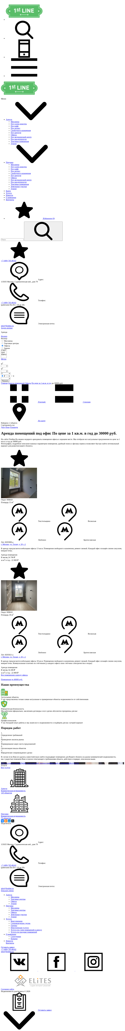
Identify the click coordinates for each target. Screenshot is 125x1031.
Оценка (14, 925)
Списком (86, 402)
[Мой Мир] (9, 820)
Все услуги (5, 768)
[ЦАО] (4, 353)
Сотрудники (16, 936)
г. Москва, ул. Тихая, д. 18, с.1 (13, 544)
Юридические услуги (20, 928)
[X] (12, 820)
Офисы (14, 135)
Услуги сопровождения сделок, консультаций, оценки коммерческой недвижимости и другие (40, 763)
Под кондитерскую (19, 139)
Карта (8, 191)
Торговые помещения (20, 141)
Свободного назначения (21, 130)
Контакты (10, 200)
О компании (11, 197)
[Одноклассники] (5, 820)
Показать (5, 381)
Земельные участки (19, 186)
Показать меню (7, 891)
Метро (3, 359)
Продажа (9, 162)
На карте (41, 421)
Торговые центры (18, 899)
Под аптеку (15, 128)
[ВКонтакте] (2, 820)
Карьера (14, 939)
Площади (14, 427)
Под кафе (15, 126)
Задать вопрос (7, 328)
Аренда (9, 119)
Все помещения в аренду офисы (14, 675)
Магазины (15, 122)
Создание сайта (7, 989)
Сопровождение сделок (20, 923)
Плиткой (42, 402)
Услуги (9, 193)
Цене (7, 427)
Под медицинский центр (21, 137)
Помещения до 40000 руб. (12, 679)
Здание (14, 144)
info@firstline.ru (7, 326)
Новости (9, 195)
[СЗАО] (4, 351)
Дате (3, 427)
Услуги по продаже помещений (24, 932)
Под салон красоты (19, 124)
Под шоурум (16, 133)
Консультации (16, 921)
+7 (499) (8, 261)
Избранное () (48, 218)
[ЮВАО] (4, 355)
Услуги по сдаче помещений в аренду (26, 930)
